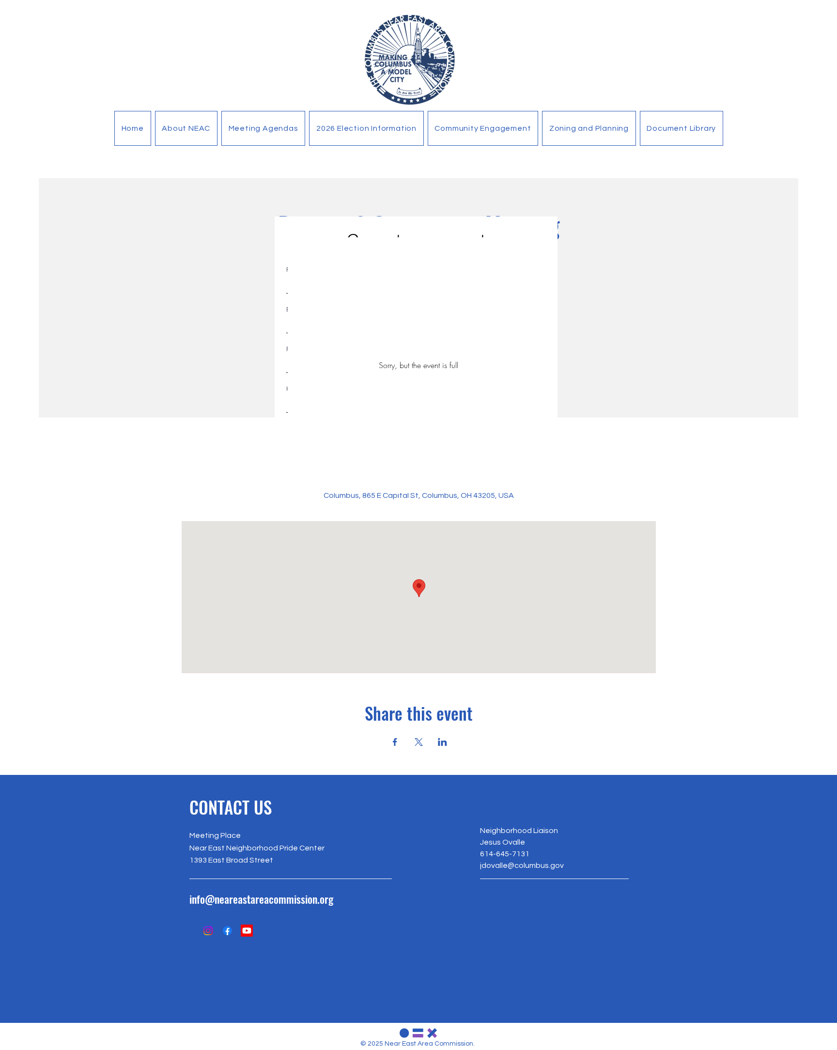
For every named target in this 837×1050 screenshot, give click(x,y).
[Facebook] (227, 931)
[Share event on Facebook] (395, 742)
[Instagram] (208, 931)
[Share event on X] (418, 742)
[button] (186, 128)
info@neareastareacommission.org (261, 899)
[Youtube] (247, 931)
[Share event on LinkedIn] (442, 742)
